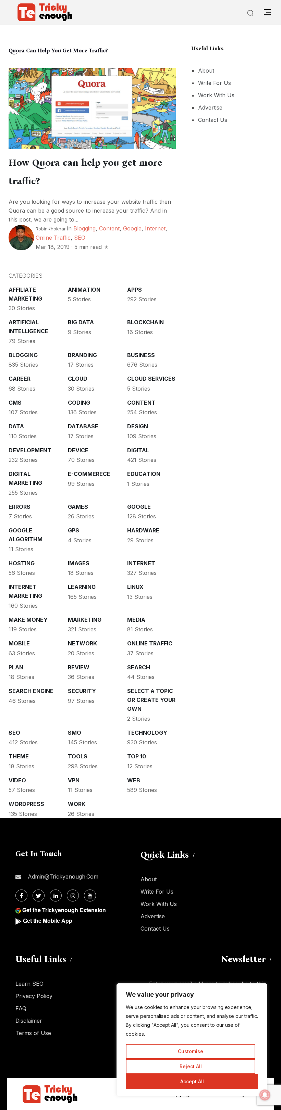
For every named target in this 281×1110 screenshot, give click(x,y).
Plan (16, 667)
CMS (15, 402)
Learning (82, 586)
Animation (84, 289)
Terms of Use (33, 1033)
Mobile (19, 643)
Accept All (192, 1081)
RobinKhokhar (51, 228)
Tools (77, 756)
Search (138, 667)
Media (136, 619)
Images (78, 563)
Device (78, 450)
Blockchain (145, 322)
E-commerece (89, 473)
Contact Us (212, 119)
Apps (134, 289)
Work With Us (216, 95)
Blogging (84, 228)
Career (19, 378)
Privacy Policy (33, 996)
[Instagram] (73, 895)
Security (82, 691)
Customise (190, 1051)
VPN (74, 780)
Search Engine (31, 691)
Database (83, 426)
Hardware (143, 530)
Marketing (84, 619)
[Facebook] (21, 895)
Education (143, 473)
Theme (19, 756)
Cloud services (151, 378)
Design (137, 426)
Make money (28, 619)
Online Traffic (53, 237)
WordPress (26, 803)
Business (141, 355)
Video (17, 780)
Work (76, 803)
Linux (135, 586)
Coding (79, 402)
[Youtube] (90, 895)
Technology (147, 732)
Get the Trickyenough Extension (64, 910)
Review (78, 667)
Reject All (191, 1066)
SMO (74, 732)
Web (133, 780)
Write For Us (214, 82)
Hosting (22, 563)
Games (78, 506)
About (206, 70)
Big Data (81, 322)
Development (30, 450)
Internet (155, 228)
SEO (79, 237)
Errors (19, 506)
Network (82, 643)
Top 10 (136, 756)
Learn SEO (29, 983)
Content (109, 228)
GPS (73, 530)
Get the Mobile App (47, 920)
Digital (138, 450)
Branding (82, 355)
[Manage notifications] (264, 1094)
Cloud (77, 378)
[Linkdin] (56, 895)
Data (16, 426)
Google (132, 228)
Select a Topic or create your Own (151, 700)
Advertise (210, 107)
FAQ (20, 1008)
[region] (192, 1039)
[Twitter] (39, 895)
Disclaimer (28, 1020)
